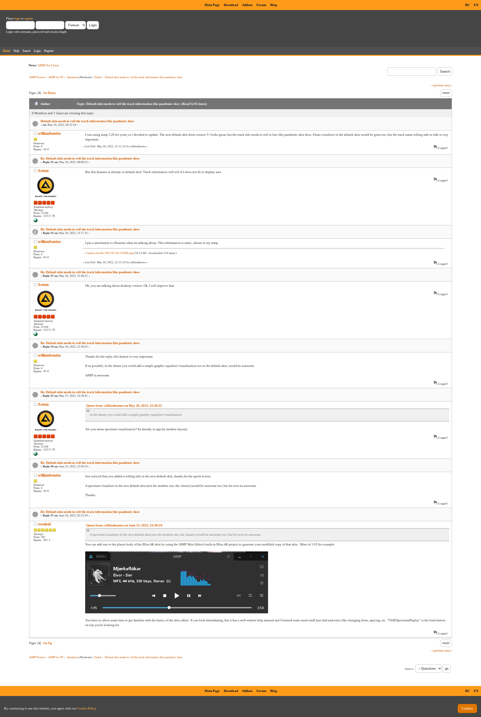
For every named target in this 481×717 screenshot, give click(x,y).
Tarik (97, 77)
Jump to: (409, 668)
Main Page (212, 5)
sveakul (44, 524)
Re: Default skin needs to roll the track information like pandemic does (90, 158)
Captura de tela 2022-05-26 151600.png (110, 252)
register (28, 18)
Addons (247, 5)
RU (467, 5)
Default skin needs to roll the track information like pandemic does (87, 121)
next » (448, 85)
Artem (43, 171)
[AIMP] (36, 221)
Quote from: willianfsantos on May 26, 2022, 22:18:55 (124, 405)
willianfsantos (49, 133)
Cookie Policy (86, 708)
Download (231, 5)
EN (476, 5)
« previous (437, 85)
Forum (261, 5)
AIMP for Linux (48, 65)
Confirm (467, 708)
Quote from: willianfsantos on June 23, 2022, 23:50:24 (124, 525)
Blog (273, 5)
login (17, 18)
